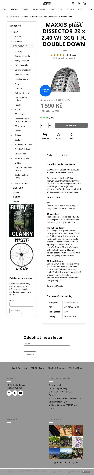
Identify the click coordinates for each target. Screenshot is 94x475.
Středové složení (22, 149)
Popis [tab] (49, 155)
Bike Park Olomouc (56, 368)
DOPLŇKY (17, 41)
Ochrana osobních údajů (60, 392)
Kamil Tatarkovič (19, 368)
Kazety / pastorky (23, 79)
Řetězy (18, 130)
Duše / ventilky (21, 65)
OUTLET (16, 197)
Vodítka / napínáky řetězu (23, 169)
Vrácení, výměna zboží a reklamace (65, 398)
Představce (20, 114)
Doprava (53, 395)
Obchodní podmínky (58, 388)
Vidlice (18, 163)
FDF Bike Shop (75, 368)
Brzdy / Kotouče (22, 60)
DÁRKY (16, 192)
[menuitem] (4, 9)
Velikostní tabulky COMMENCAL (63, 405)
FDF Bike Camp (37, 368)
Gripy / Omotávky (23, 70)
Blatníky (18, 51)
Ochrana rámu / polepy (22, 99)
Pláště (17, 109)
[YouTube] (20, 393)
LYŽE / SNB (18, 188)
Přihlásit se (15, 311)
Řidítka (18, 135)
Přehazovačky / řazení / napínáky (23, 120)
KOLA (15, 32)
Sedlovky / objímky (23, 144)
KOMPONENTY (20, 46)
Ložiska (18, 88)
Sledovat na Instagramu (68, 462)
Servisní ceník (55, 385)
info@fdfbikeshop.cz (16, 385)
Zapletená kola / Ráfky (22, 176)
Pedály (18, 105)
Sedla (17, 140)
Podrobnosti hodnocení (64, 58)
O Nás (51, 408)
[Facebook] (9, 393)
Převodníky (20, 126)
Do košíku (72, 125)
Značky (16, 201)
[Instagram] (15, 393)
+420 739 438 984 (14, 388)
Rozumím (86, 472)
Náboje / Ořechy (22, 93)
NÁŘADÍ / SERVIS (20, 183)
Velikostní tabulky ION (59, 402)
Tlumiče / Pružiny (23, 158)
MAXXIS (64, 51)
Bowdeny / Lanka (22, 56)
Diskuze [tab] (65, 155)
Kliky (17, 83)
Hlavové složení (22, 74)
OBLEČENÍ (17, 36)
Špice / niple (20, 153)
